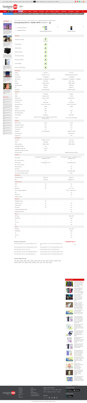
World (7, 1)
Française (59, 391)
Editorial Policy (34, 392)
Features (41, 11)
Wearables (76, 13)
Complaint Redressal (35, 395)
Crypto (42, 13)
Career (32, 388)
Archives (20, 392)
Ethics (32, 391)
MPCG (53, 1)
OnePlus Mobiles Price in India (7, 115)
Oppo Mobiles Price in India (7, 102)
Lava (44, 260)
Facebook (44, 397)
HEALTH (31, 1)
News (30, 11)
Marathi (57, 1)
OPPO (20, 262)
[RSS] (83, 1)
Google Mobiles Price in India (7, 123)
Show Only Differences (22, 27)
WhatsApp (54, 397)
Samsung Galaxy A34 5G (46, 31)
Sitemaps (21, 389)
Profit (10, 1)
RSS (19, 395)
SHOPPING (42, 1)
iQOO (39, 260)
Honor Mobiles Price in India (7, 131)
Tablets (66, 13)
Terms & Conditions (35, 394)
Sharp (38, 262)
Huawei (32, 260)
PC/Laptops (53, 13)
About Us (20, 388)
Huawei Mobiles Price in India (7, 121)
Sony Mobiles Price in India (6, 128)
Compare (63, 11)
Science (71, 13)
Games (37, 1)
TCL (43, 262)
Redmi (30, 262)
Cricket (20, 1)
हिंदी (13, 1)
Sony (41, 262)
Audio (46, 13)
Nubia (60, 260)
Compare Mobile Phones (32, 20)
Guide (47, 11)
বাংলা (51, 389)
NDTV (4, 1)
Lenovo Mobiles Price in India (7, 133)
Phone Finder (24, 20)
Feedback (20, 391)
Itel (41, 260)
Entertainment (36, 13)
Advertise (21, 397)
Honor (28, 260)
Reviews (35, 11)
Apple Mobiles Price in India (7, 118)
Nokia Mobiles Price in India (7, 108)
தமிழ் (53, 389)
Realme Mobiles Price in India (7, 126)
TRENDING (6, 21)
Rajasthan (49, 1)
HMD (25, 260)
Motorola (51, 260)
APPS (45, 1)
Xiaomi (50, 262)
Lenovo (47, 260)
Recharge (71, 11)
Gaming (29, 13)
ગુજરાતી (45, 391)
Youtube (49, 397)
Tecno (47, 262)
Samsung (34, 262)
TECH (35, 1)
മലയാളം (49, 391)
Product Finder (54, 11)
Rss (57, 397)
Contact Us (21, 394)
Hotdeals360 (60, 13)
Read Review (45, 41)
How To (25, 13)
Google (21, 260)
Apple (18, 260)
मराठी (60, 389)
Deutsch (54, 391)
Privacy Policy (33, 389)
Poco (23, 262)
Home (4, 11)
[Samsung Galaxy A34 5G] (45, 28)
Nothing (55, 260)
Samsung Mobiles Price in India (7, 99)
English (44, 389)
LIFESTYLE (27, 1)
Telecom (20, 13)
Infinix (36, 260)
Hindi (48, 389)
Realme (26, 262)
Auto (25, 11)
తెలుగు (56, 389)
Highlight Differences (21, 30)
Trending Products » (70, 241)
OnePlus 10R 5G (71, 31)
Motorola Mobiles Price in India (7, 110)
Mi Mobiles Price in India (7, 104)
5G (80, 13)
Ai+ (15, 260)
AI (15, 11)
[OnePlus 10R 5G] (71, 28)
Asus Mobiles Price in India (6, 113)
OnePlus (16, 262)
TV (49, 13)
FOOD (23, 1)
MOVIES (16, 1)
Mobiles (15, 13)
